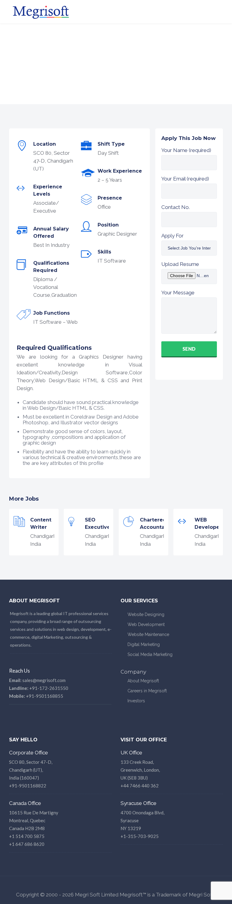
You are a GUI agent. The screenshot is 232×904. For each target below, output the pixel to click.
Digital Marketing (143, 644)
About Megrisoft (143, 680)
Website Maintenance (148, 634)
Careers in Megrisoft (147, 690)
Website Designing (145, 614)
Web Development (146, 624)
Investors (136, 700)
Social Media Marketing (149, 654)
